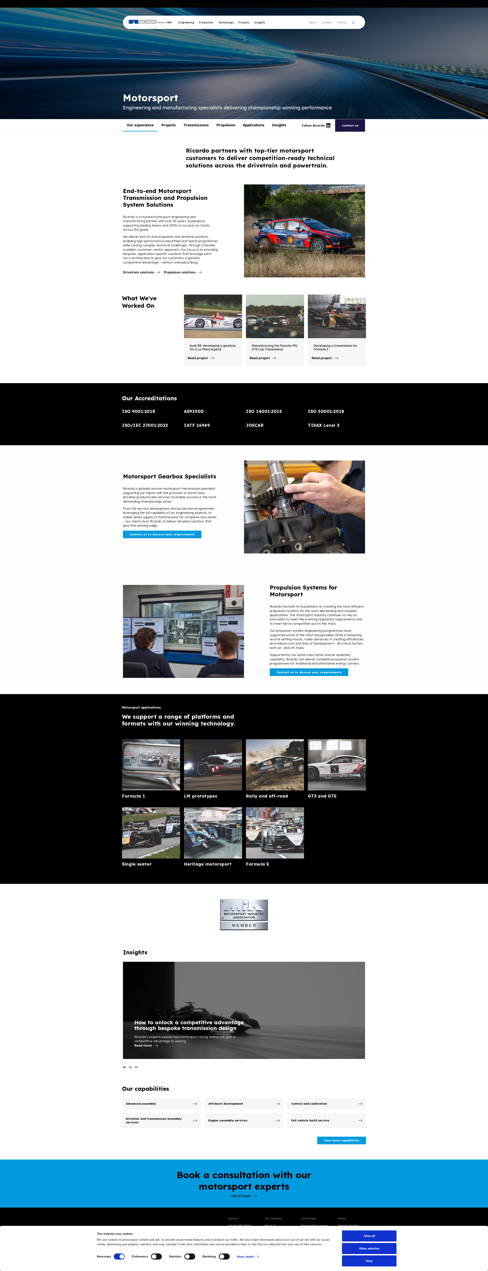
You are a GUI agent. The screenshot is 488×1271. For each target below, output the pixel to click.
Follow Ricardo (313, 125)
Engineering (186, 22)
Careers (326, 22)
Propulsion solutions (180, 272)
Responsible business (314, 1225)
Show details (245, 1256)
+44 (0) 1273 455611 (240, 1225)
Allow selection (369, 1248)
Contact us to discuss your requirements (162, 534)
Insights (279, 125)
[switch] (156, 1256)
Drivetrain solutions (138, 272)
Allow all (369, 1235)
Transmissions (196, 125)
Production (206, 22)
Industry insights (348, 1225)
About (313, 22)
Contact (342, 22)
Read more (143, 1045)
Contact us (350, 125)
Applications (253, 125)
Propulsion (225, 125)
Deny (369, 1260)
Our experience (140, 125)
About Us (270, 1225)
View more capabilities (341, 1140)
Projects (244, 22)
